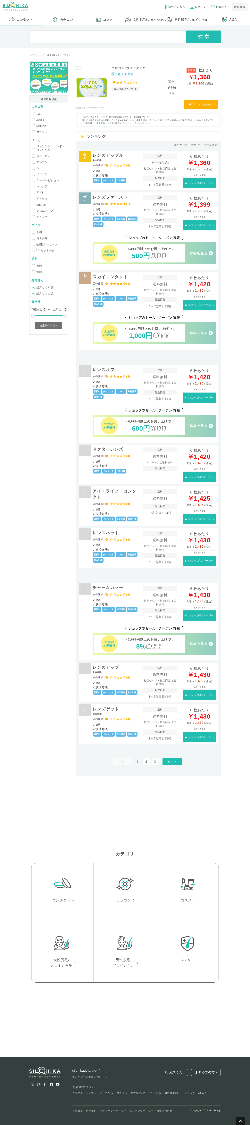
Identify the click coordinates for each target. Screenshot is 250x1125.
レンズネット (106, 532)
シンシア (42, 186)
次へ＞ (172, 761)
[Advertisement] (148, 356)
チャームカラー (108, 587)
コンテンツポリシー (141, 1110)
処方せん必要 (45, 293)
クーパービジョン (47, 180)
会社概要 (77, 1110)
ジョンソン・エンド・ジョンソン (50, 148)
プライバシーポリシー (113, 1110)
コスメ (121, 1093)
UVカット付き (45, 250)
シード (40, 168)
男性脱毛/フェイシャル (178, 1093)
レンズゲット (106, 711)
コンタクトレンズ (83, 1093)
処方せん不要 (45, 287)
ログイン (200, 6)
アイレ (40, 192)
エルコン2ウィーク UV (128, 68)
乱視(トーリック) (47, 244)
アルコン (42, 162)
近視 (39, 232)
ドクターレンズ (108, 449)
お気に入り (223, 6)
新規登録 (240, 6)
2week (40, 119)
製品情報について (124, 89)
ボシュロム (43, 156)
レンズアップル (108, 157)
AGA (201, 1093)
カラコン (42, 131)
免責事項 (101, 123)
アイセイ (42, 198)
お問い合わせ (164, 1110)
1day (39, 113)
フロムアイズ (45, 210)
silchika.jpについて (86, 1070)
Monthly (41, 125)
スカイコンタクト (110, 276)
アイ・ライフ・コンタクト (115, 494)
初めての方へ (176, 6)
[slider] (33, 315)
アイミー (42, 216)
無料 (39, 271)
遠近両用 (42, 238)
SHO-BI (41, 204)
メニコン (42, 174)
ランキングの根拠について (88, 1076)
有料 (39, 265)
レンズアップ (106, 669)
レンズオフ (104, 369)
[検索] (203, 37)
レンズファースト (110, 197)
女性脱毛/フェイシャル (144, 1093)
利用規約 (91, 1110)
